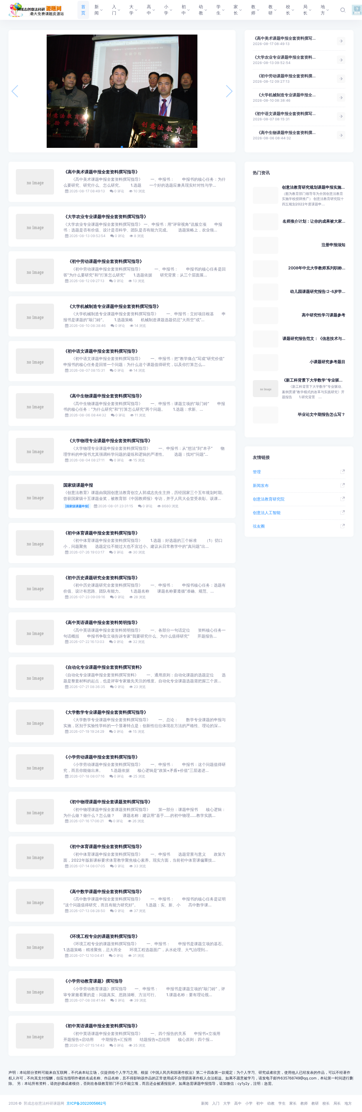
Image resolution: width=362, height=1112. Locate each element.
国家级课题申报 (78, 485)
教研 (315, 1103)
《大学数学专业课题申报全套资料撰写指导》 (105, 712)
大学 (226, 1103)
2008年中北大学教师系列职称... (316, 267)
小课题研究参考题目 (327, 361)
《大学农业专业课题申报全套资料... (284, 57)
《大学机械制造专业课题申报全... (284, 94)
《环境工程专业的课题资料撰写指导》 (101, 936)
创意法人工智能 (267, 512)
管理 (257, 471)
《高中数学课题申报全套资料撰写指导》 (103, 891)
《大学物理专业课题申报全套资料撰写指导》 (107, 440)
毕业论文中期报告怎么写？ (321, 414)
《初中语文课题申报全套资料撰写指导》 (101, 351)
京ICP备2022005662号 (86, 1103)
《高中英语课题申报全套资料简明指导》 (101, 622)
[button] (122, 147)
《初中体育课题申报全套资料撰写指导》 (101, 533)
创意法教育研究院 (269, 499)
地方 (348, 1103)
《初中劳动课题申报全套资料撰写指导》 (103, 261)
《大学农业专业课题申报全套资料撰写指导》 (105, 216)
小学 (249, 1103)
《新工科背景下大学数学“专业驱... (312, 380)
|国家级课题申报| (77, 506)
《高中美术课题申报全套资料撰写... (284, 38)
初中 (260, 1103)
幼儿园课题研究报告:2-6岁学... (317, 291)
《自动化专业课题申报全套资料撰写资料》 (103, 667)
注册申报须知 (333, 244)
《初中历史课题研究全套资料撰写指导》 (101, 577)
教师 (304, 1103)
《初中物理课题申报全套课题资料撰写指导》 (107, 801)
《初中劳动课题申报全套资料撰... (284, 75)
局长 (337, 1103)
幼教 (271, 1103)
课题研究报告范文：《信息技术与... (314, 338)
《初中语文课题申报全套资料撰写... (284, 113)
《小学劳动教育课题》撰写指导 (93, 981)
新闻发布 (261, 485)
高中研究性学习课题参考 (323, 314)
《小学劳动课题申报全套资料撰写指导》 (101, 757)
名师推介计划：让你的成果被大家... (314, 221)
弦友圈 (259, 526)
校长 (326, 1103)
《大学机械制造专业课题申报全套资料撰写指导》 (112, 306)
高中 (238, 1103)
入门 (215, 1103)
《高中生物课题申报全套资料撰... (284, 132)
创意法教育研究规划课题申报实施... (313, 187)
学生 (282, 1103)
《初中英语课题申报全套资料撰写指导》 (101, 1025)
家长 (293, 1103)
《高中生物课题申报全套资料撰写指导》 (103, 396)
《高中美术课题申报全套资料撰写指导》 (101, 171)
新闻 (204, 1103)
